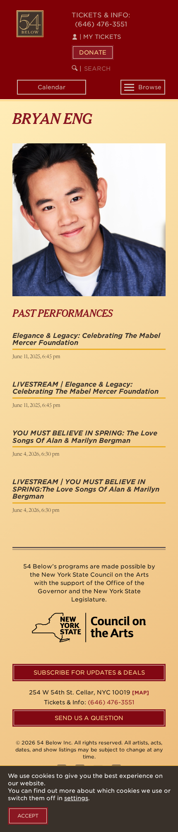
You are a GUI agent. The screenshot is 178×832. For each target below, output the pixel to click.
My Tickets (100, 36)
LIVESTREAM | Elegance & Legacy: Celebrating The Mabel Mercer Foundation (85, 388)
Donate (92, 52)
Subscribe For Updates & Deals (89, 672)
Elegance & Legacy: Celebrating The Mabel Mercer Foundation (86, 339)
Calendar (51, 87)
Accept (27, 816)
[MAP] (140, 692)
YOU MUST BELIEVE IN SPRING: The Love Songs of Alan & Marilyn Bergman (84, 437)
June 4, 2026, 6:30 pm (35, 453)
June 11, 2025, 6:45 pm (36, 356)
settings (76, 798)
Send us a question (89, 718)
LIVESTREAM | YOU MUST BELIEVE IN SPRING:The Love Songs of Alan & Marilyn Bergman (85, 489)
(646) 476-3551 (101, 24)
